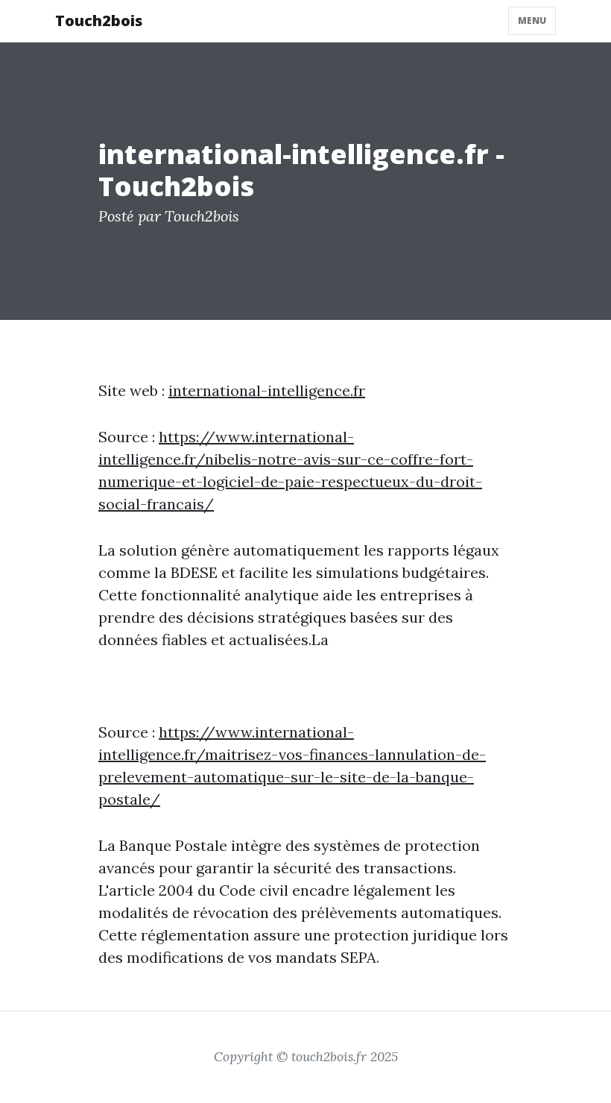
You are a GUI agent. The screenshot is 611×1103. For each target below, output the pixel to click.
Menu (532, 20)
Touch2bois (98, 20)
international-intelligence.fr (266, 390)
